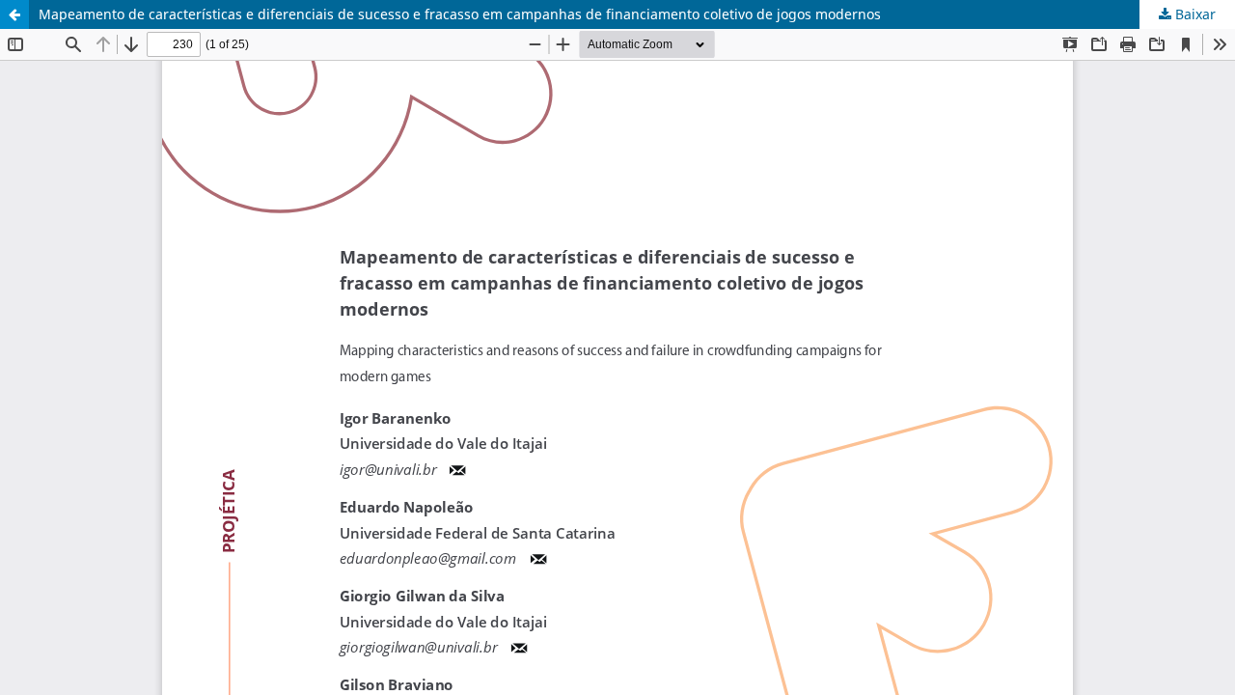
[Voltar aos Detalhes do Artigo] (14, 14)
